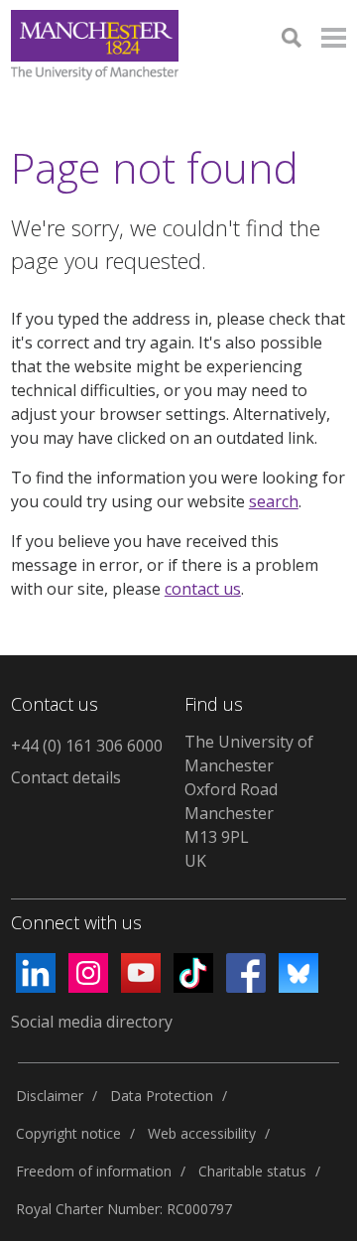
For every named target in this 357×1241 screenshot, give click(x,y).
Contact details (66, 777)
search (273, 501)
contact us (203, 589)
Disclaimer (49, 1095)
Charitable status (252, 1171)
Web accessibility (202, 1133)
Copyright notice (68, 1133)
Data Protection (161, 1095)
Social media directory (92, 1022)
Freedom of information (94, 1171)
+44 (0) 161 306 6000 (87, 746)
